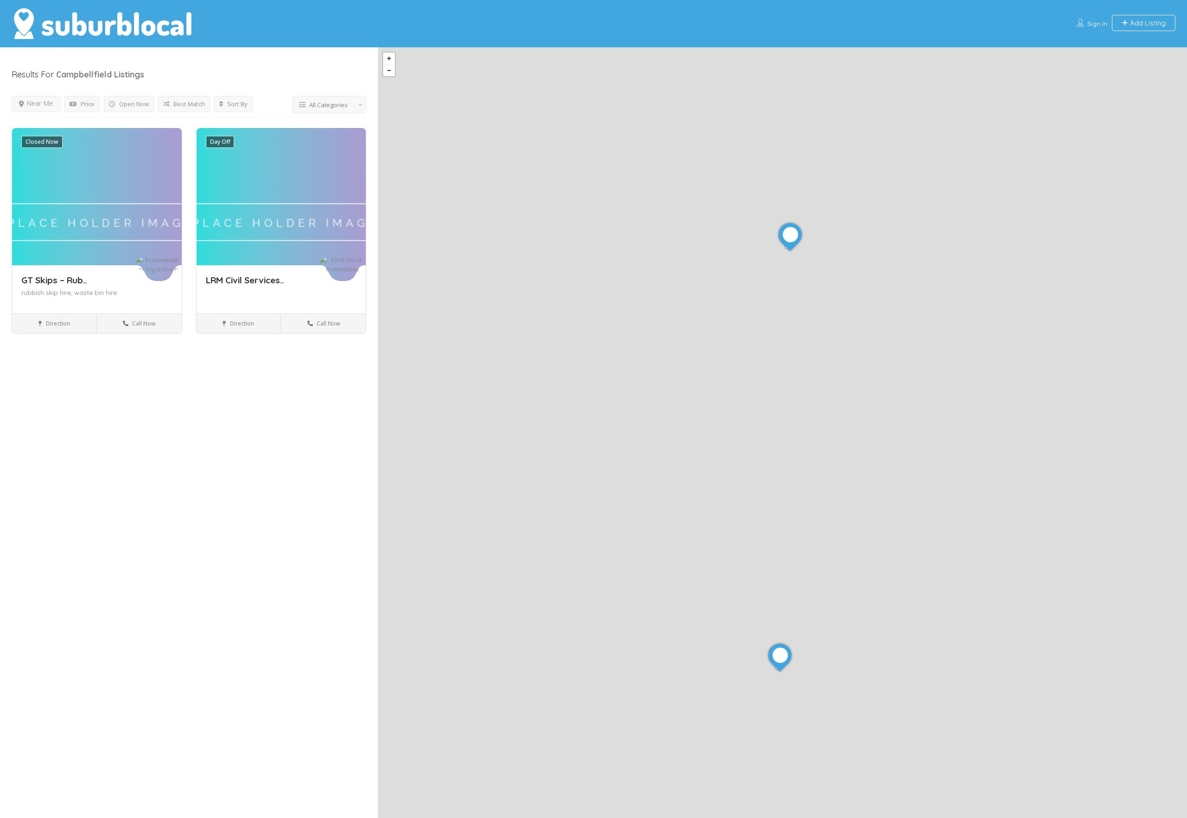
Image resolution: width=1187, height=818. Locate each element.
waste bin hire (95, 292)
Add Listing (1147, 23)
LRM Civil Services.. (245, 280)
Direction (57, 323)
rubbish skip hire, (47, 292)
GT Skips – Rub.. (54, 280)
